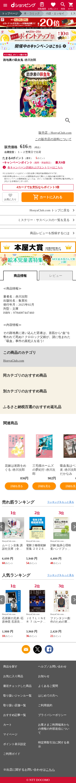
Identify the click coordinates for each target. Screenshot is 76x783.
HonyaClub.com (13, 360)
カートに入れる (47, 197)
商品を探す (10, 666)
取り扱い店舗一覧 (14, 705)
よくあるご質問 (48, 685)
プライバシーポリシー (52, 715)
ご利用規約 (45, 705)
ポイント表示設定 (14, 744)
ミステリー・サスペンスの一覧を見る (44, 220)
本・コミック (32, 13)
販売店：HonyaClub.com (55, 132)
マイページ (10, 734)
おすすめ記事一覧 (14, 715)
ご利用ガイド (11, 753)
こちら (50, 769)
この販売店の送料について (53, 139)
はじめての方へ (48, 695)
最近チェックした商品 (17, 685)
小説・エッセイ (55, 13)
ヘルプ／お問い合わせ (52, 666)
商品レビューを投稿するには (50, 233)
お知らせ (43, 676)
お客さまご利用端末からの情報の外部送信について (53, 728)
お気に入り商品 (13, 676)
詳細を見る (17, 486)
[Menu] (5, 5)
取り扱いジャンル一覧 (17, 695)
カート (7, 724)
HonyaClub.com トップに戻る (50, 210)
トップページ (10, 13)
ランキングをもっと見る (60, 502)
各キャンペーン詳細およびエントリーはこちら (35, 167)
